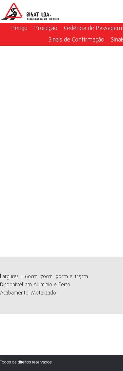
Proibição (45, 28)
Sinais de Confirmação (76, 40)
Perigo (19, 28)
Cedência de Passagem (93, 28)
